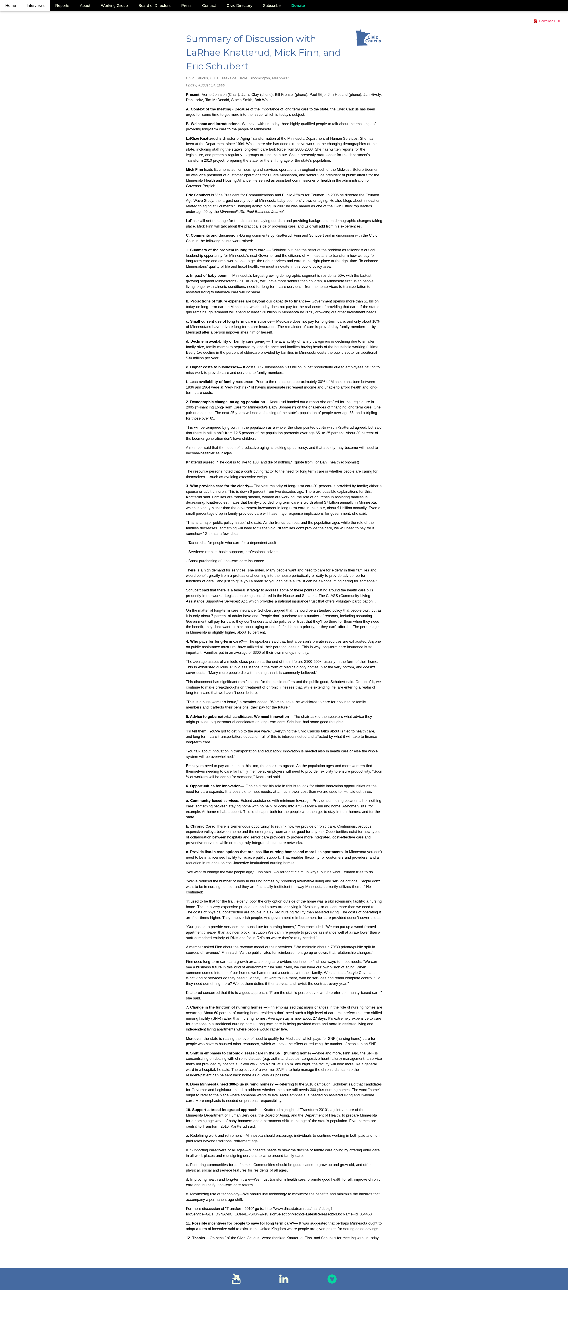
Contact (209, 5)
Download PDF (550, 21)
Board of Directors (154, 5)
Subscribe (272, 5)
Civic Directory (239, 5)
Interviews (36, 5)
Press (186, 5)
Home (10, 5)
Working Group (114, 5)
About (85, 5)
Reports (62, 5)
